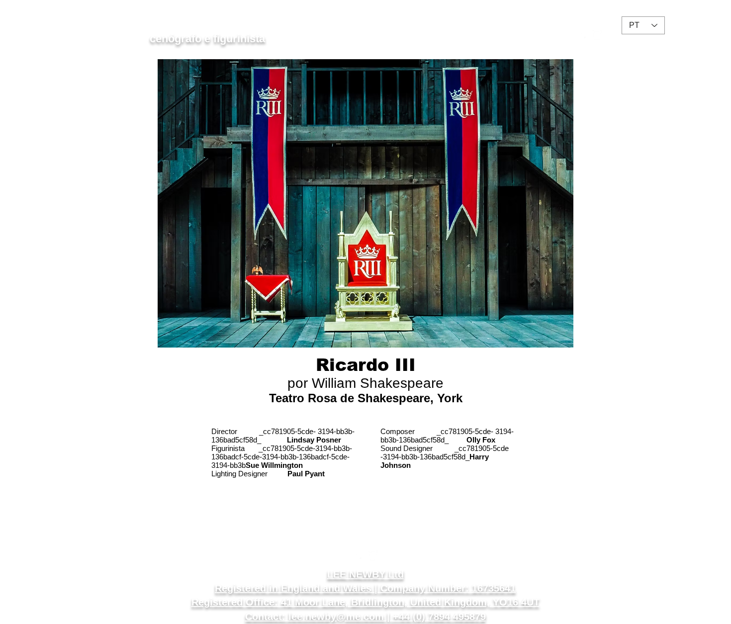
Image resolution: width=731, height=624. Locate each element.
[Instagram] (597, 35)
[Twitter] (582, 35)
